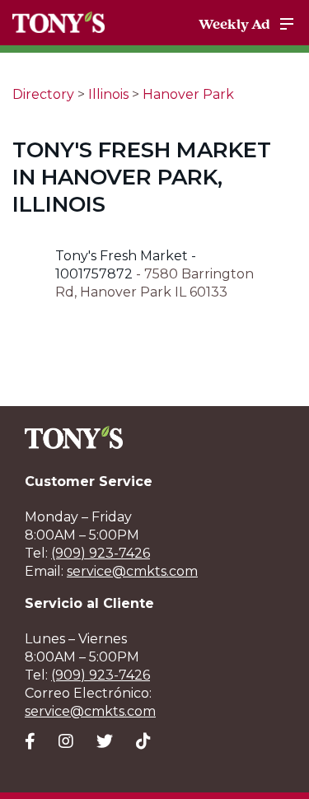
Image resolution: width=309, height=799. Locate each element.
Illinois (108, 94)
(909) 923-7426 (100, 553)
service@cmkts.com (132, 571)
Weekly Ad (234, 24)
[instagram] (66, 741)
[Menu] (287, 24)
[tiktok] (143, 741)
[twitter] (104, 741)
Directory (43, 94)
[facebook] (30, 741)
